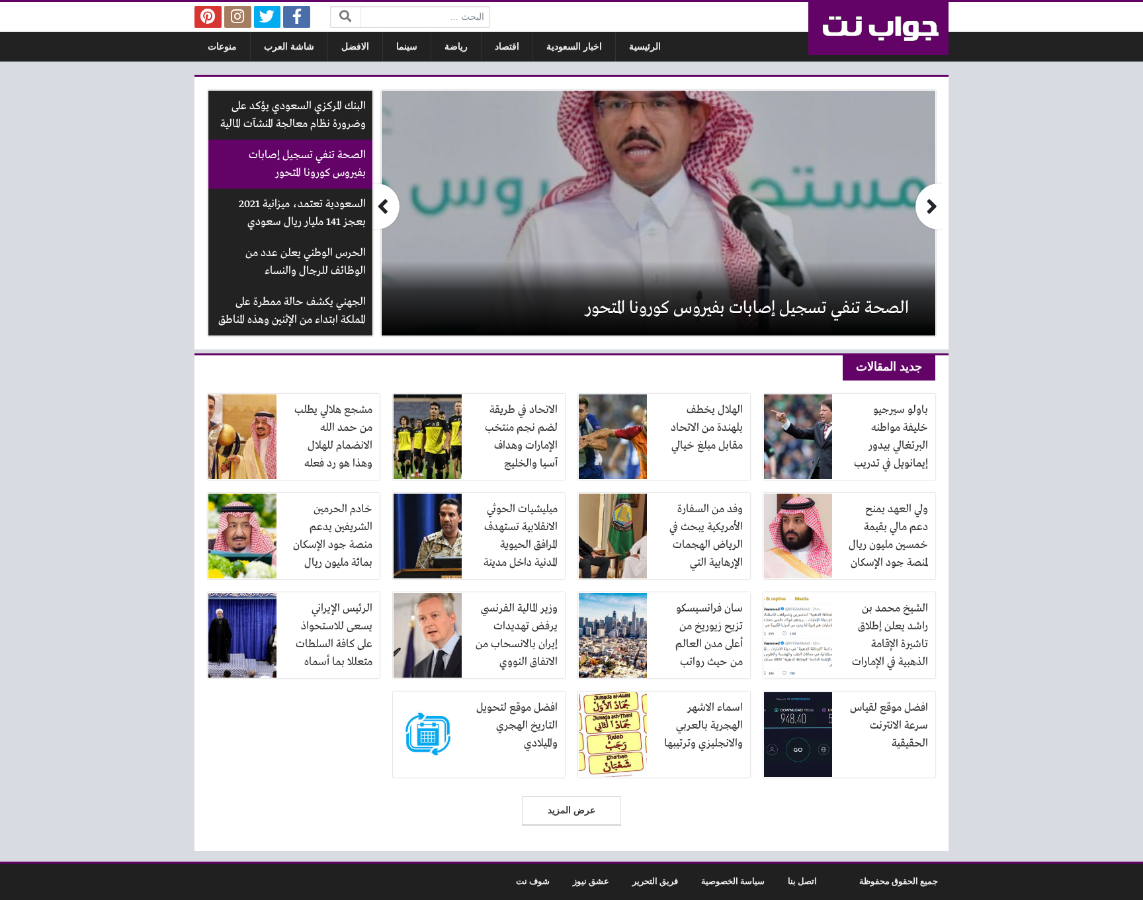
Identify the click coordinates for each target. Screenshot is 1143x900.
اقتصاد (507, 47)
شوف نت (533, 881)
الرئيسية (645, 47)
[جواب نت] (878, 28)
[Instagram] (237, 17)
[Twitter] (267, 17)
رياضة (456, 47)
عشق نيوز (591, 881)
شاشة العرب (289, 47)
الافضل (355, 47)
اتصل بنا (802, 881)
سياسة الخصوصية (733, 881)
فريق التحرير (655, 881)
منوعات (222, 47)
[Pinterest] (208, 17)
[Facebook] (296, 17)
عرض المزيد (571, 810)
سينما (406, 47)
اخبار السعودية (574, 47)
